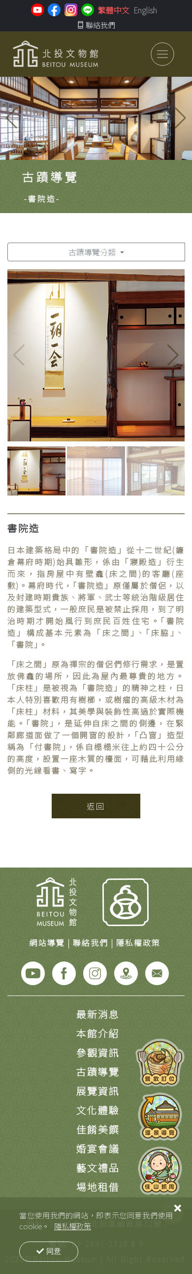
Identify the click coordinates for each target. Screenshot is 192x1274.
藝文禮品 (98, 1167)
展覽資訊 (98, 1091)
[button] (180, 118)
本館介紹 (98, 1033)
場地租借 (98, 1187)
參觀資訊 (98, 1052)
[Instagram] (95, 972)
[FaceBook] (64, 972)
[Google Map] (126, 972)
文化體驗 (98, 1110)
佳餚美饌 (98, 1129)
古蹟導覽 (98, 1071)
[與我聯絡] (157, 972)
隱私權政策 (72, 1225)
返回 (96, 806)
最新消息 (98, 1014)
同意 (53, 1251)
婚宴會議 (98, 1148)
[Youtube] (33, 972)
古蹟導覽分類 (93, 252)
